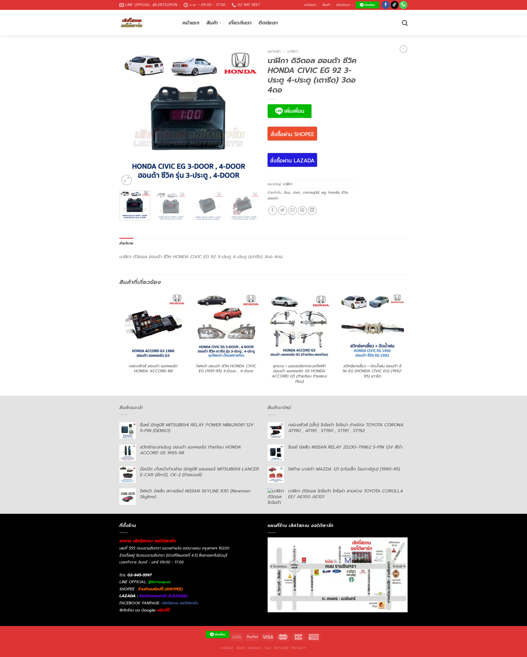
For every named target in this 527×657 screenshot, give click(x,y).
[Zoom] (126, 180)
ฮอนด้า (273, 198)
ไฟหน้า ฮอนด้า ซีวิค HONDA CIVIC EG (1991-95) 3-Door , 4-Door (226, 368)
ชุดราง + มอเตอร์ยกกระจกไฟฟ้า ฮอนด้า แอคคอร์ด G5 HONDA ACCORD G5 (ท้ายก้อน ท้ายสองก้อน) (299, 373)
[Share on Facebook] (272, 210)
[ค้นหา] (405, 23)
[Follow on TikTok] (395, 5)
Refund (281, 647)
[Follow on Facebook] (386, 5)
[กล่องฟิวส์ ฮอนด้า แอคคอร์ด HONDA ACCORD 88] (153, 326)
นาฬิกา (292, 51)
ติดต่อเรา (343, 4)
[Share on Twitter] (282, 210)
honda (333, 192)
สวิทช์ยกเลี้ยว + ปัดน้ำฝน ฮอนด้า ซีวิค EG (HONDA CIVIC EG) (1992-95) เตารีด (372, 371)
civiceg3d (311, 192)
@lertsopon (159, 582)
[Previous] (129, 117)
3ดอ (287, 192)
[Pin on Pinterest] (302, 210)
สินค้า (326, 4)
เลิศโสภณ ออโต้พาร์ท (179, 603)
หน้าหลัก (274, 51)
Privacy (298, 647)
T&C (267, 647)
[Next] (250, 117)
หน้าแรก (310, 4)
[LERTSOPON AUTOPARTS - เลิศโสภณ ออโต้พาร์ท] (146, 23)
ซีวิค (344, 192)
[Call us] (403, 5)
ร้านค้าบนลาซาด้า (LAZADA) (163, 596)
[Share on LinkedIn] (312, 210)
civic (296, 192)
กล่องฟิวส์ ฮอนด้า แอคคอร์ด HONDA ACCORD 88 (153, 368)
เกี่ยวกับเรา (240, 22)
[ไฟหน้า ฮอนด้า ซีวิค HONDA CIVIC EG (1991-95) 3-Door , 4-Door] (226, 326)
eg (323, 192)
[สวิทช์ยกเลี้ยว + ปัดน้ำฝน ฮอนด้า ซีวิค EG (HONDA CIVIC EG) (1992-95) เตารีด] (373, 326)
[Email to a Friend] (292, 210)
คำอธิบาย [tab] (126, 243)
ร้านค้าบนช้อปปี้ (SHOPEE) (160, 589)
